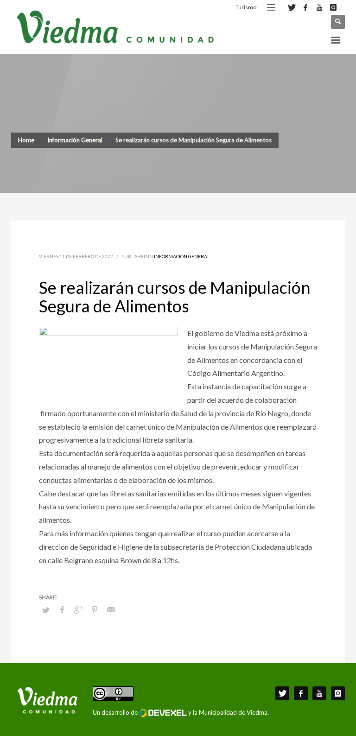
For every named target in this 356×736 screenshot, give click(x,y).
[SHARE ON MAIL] (111, 609)
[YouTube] (319, 7)
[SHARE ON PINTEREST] (95, 609)
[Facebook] (305, 7)
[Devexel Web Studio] (163, 712)
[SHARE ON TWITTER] (46, 610)
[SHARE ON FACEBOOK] (62, 609)
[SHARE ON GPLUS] (78, 609)
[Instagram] (333, 7)
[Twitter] (292, 7)
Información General (182, 256)
